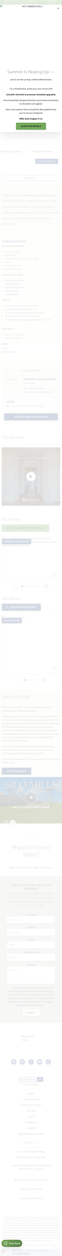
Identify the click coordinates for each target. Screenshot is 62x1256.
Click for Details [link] (31, 126)
